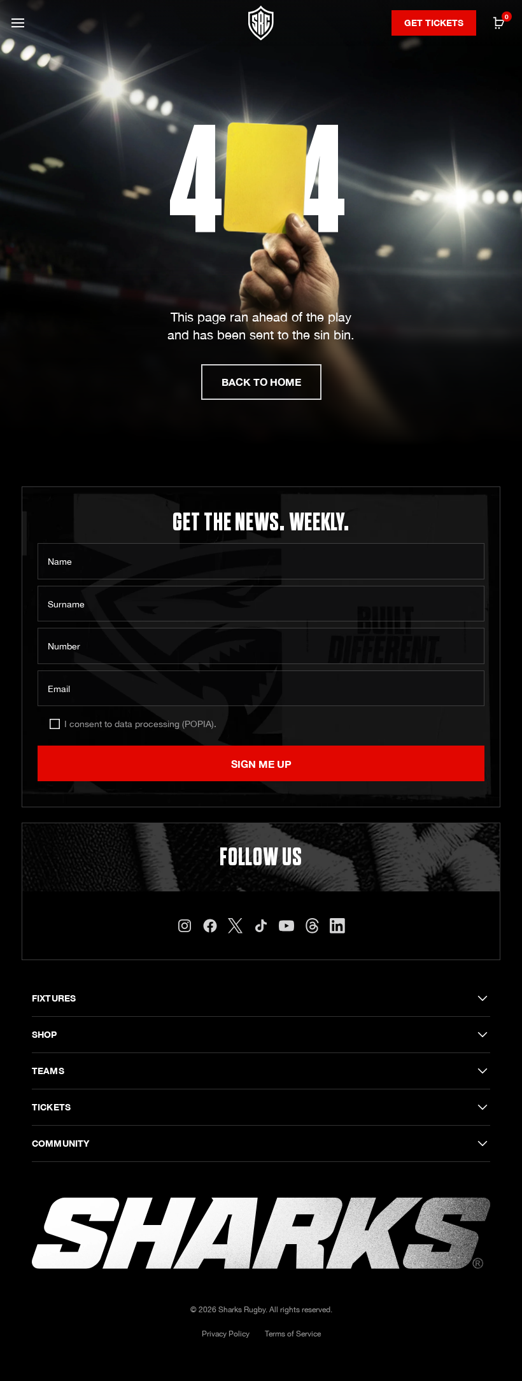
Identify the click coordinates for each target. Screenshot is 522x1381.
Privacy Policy (226, 1333)
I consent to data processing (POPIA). (140, 724)
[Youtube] (286, 925)
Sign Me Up (261, 764)
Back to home (261, 382)
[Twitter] (235, 925)
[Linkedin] (337, 925)
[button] (17, 23)
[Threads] (312, 925)
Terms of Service (293, 1333)
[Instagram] (184, 925)
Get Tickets (433, 22)
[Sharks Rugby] (261, 23)
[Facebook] (210, 925)
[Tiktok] (261, 925)
